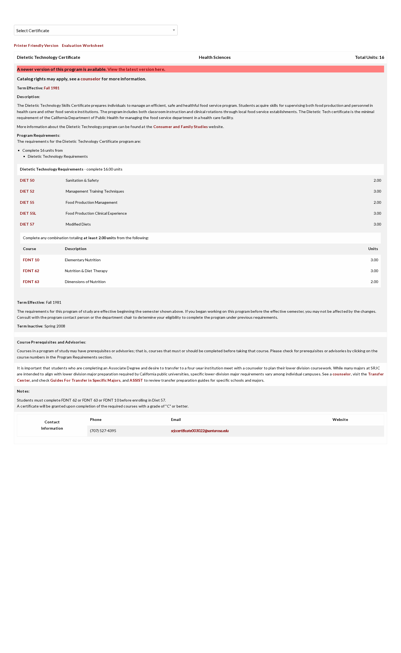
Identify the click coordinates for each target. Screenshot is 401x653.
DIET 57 (27, 224)
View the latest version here (135, 69)
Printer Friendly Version (36, 45)
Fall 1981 (51, 88)
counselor (90, 78)
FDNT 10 (31, 259)
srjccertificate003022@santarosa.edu (200, 430)
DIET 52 (27, 191)
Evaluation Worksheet (83, 45)
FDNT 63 (31, 281)
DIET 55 (27, 202)
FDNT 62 (31, 270)
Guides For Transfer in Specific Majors (85, 380)
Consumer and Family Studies (180, 126)
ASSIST (136, 380)
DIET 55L (28, 213)
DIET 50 (27, 180)
